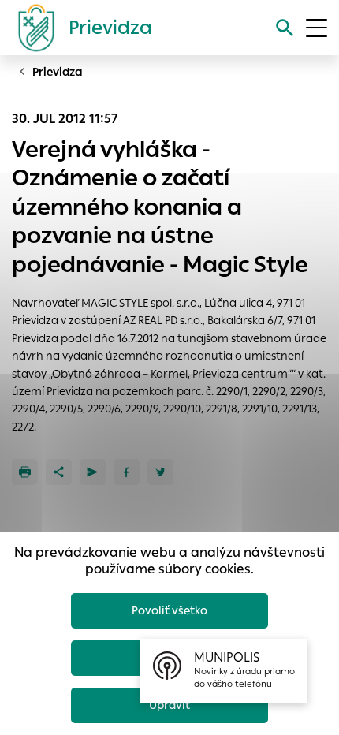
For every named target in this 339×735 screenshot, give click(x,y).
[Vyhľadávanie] (285, 28)
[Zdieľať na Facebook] (127, 472)
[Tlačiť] (25, 472)
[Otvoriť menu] (316, 28)
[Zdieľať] (59, 472)
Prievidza (57, 72)
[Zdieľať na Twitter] (160, 472)
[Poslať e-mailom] (93, 472)
